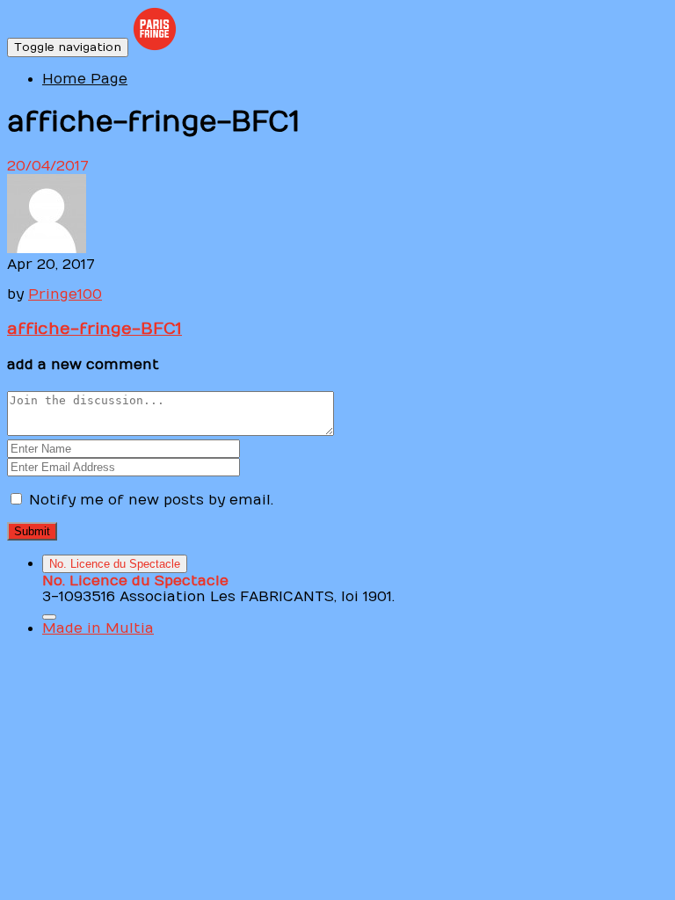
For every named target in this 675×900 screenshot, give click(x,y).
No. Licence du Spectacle (114, 563)
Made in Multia (98, 628)
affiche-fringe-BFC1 (94, 328)
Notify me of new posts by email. (151, 500)
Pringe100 (65, 294)
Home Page (84, 79)
